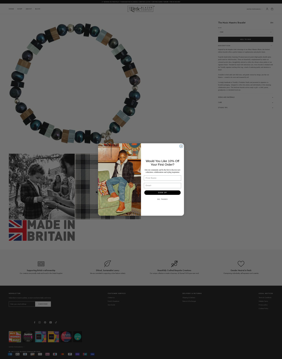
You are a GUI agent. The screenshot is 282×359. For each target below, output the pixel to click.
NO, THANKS (162, 199)
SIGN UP (162, 193)
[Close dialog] (181, 146)
